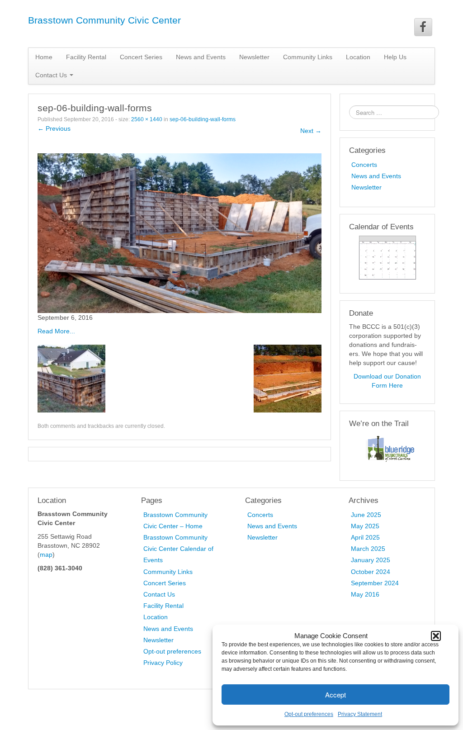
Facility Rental (86, 57)
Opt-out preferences (308, 714)
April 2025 (365, 537)
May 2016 (365, 594)
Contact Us (159, 594)
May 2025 (365, 526)
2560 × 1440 (146, 119)
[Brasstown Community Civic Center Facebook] (423, 27)
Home (43, 57)
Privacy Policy (163, 662)
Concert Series (141, 57)
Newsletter (254, 57)
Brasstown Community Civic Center (104, 20)
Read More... (56, 331)
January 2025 (370, 560)
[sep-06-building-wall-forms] (179, 232)
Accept (335, 694)
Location (358, 57)
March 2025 (368, 548)
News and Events (201, 57)
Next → (310, 130)
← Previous (54, 128)
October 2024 (370, 571)
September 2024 (375, 583)
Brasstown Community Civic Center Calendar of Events (178, 549)
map (46, 554)
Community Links (307, 57)
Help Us (395, 57)
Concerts (364, 164)
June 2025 (366, 514)
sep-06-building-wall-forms (203, 119)
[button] (435, 635)
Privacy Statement (360, 714)
